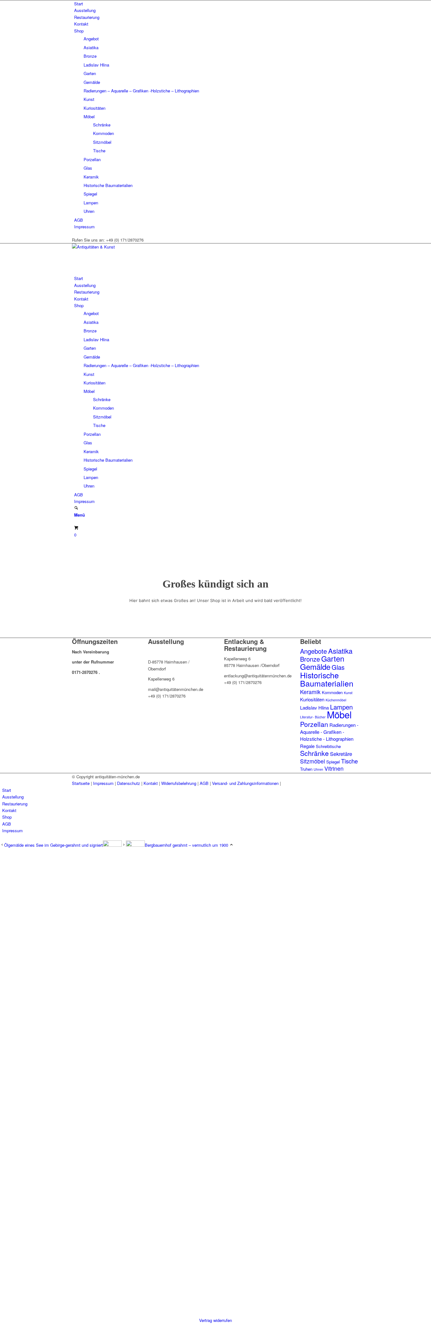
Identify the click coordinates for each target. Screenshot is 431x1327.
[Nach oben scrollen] (231, 845)
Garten (90, 73)
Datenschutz (128, 783)
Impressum (84, 227)
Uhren (89, 211)
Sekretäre (341, 753)
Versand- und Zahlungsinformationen (245, 783)
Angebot (91, 39)
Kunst (89, 99)
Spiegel (90, 194)
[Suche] (76, 508)
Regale (307, 746)
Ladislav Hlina (96, 65)
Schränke (101, 125)
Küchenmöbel (336, 700)
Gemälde (92, 82)
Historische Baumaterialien (108, 185)
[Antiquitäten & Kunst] (119, 247)
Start (78, 4)
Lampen (91, 203)
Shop (79, 31)
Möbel (89, 117)
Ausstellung (85, 10)
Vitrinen (334, 768)
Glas (88, 168)
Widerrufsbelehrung (178, 783)
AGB (78, 220)
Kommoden (103, 133)
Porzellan (92, 159)
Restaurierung (86, 17)
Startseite (81, 783)
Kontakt (81, 24)
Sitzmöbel (102, 142)
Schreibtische (328, 746)
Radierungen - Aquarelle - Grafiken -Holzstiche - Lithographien (329, 732)
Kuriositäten (94, 108)
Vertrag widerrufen (215, 1320)
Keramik (91, 177)
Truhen (306, 769)
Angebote (313, 651)
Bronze (90, 56)
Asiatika (91, 47)
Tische (99, 151)
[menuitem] (216, 3)
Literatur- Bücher (313, 717)
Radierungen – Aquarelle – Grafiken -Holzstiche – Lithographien (141, 91)
